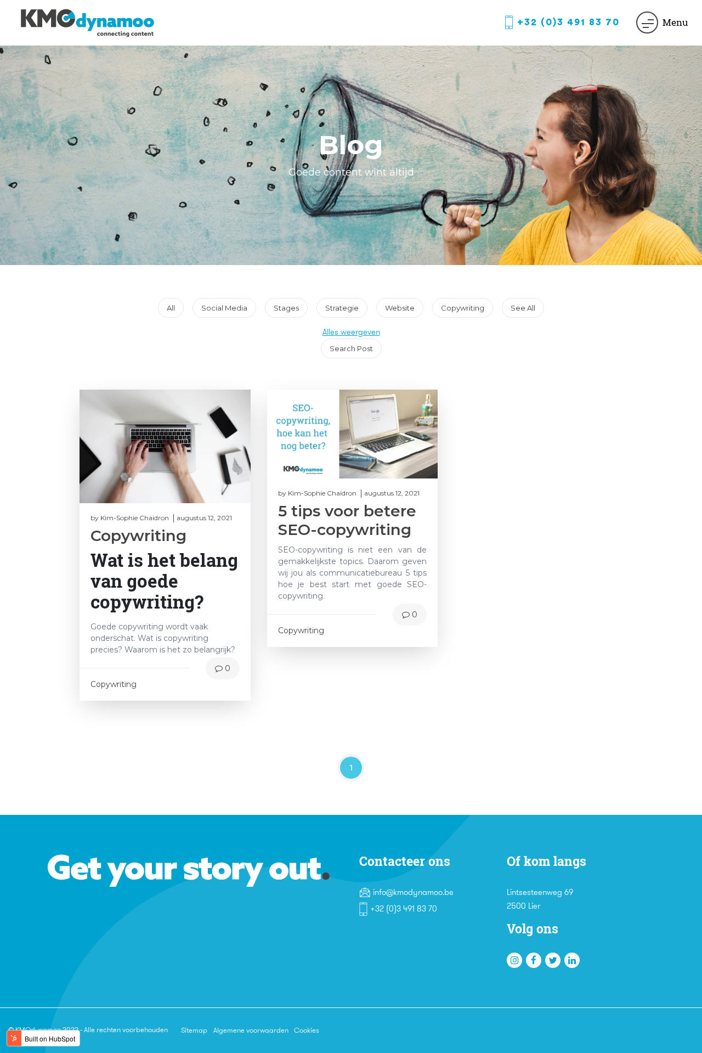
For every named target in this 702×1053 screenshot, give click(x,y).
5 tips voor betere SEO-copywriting (347, 520)
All (175, 305)
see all (523, 307)
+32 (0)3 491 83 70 (568, 22)
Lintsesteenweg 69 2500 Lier (540, 899)
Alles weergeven (351, 332)
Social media (228, 305)
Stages (290, 305)
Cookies (306, 1030)
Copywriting (466, 305)
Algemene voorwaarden (250, 1030)
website (404, 305)
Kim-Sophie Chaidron (134, 518)
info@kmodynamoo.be (413, 892)
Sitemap (194, 1030)
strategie (346, 305)
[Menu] (647, 22)
